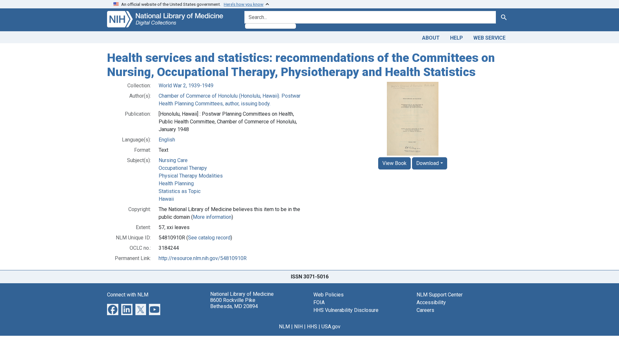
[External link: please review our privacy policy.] (112, 309)
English (167, 140)
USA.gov (330, 327)
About (431, 38)
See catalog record (209, 238)
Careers (425, 310)
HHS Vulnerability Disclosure (345, 310)
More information (212, 217)
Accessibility (431, 302)
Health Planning (176, 183)
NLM (284, 327)
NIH (298, 327)
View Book (394, 163)
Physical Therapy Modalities (191, 176)
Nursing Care (173, 160)
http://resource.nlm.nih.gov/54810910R (203, 258)
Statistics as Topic (180, 191)
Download (427, 163)
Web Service (489, 38)
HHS (312, 327)
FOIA (319, 302)
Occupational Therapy (183, 168)
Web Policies (328, 295)
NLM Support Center (440, 295)
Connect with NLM (127, 295)
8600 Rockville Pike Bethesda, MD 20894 (234, 303)
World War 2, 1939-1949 (186, 85)
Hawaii (166, 199)
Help (456, 38)
